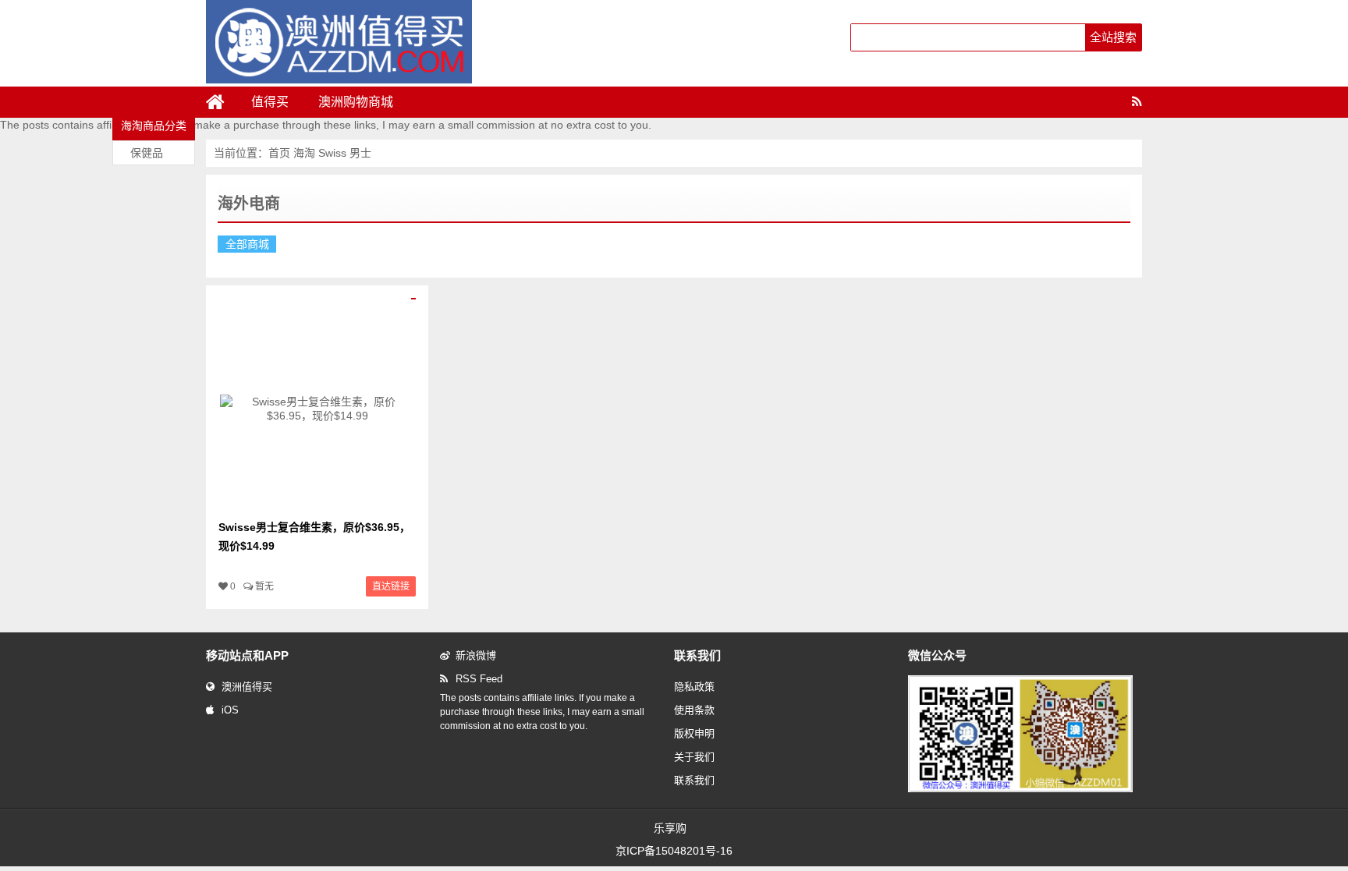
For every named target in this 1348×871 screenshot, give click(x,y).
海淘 (305, 153)
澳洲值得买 (247, 686)
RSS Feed (479, 679)
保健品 (146, 153)
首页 (279, 153)
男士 (360, 153)
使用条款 (694, 710)
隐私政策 (694, 686)
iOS (230, 710)
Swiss (332, 153)
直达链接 (391, 586)
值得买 (270, 101)
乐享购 (670, 828)
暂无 (264, 586)
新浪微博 (476, 655)
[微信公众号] (1020, 789)
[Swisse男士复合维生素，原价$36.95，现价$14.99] (317, 502)
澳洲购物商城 (355, 101)
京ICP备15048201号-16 (674, 850)
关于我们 (694, 757)
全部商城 (247, 244)
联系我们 (694, 780)
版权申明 (694, 733)
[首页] (221, 102)
